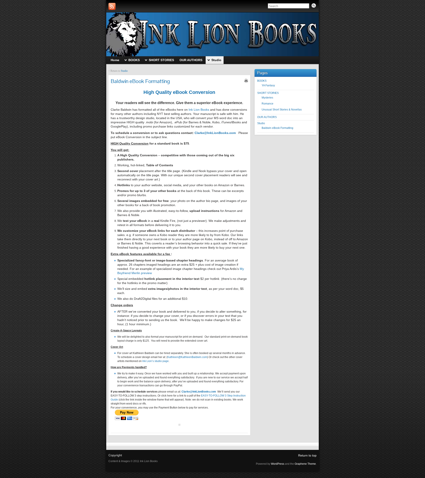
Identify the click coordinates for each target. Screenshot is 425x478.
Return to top (307, 455)
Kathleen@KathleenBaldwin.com (187, 357)
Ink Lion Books (199, 109)
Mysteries (267, 97)
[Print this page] (246, 80)
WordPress (277, 463)
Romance (267, 103)
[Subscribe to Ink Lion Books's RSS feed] (112, 6)
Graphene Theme (305, 463)
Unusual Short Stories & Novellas (282, 109)
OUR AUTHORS (267, 117)
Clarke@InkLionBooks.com (215, 133)
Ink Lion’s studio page (155, 361)
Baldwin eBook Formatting (277, 128)
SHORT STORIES (268, 93)
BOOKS (262, 80)
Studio (124, 70)
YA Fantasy (268, 85)
